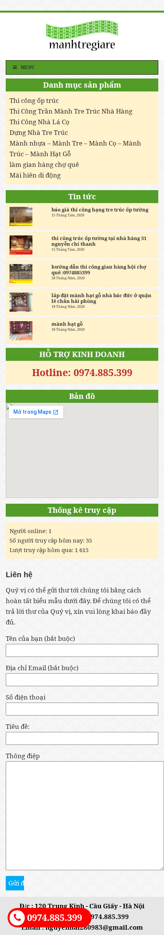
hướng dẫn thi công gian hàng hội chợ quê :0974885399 (98, 269)
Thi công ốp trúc (34, 100)
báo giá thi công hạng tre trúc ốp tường (99, 210)
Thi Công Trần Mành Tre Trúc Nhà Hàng (71, 111)
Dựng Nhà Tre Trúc (39, 132)
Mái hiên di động (35, 175)
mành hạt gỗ (67, 324)
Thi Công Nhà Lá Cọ (39, 121)
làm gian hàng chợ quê (44, 164)
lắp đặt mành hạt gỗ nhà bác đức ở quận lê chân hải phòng (101, 298)
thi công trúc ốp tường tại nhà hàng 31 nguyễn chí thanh (98, 241)
